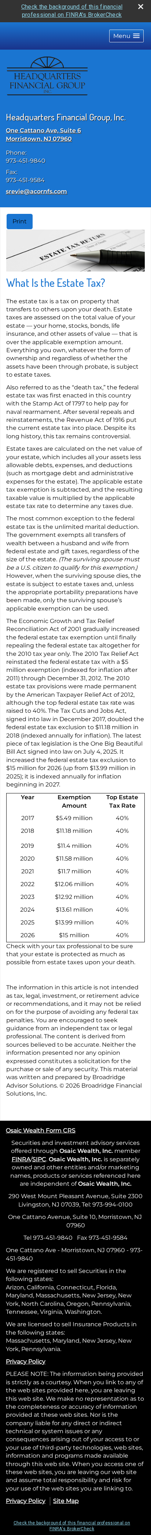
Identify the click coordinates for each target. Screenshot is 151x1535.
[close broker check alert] (141, 6)
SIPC (39, 1159)
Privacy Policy (25, 1361)
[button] (126, 36)
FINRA (21, 1159)
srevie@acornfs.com (36, 191)
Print (19, 221)
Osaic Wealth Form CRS (41, 1130)
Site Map (66, 1500)
